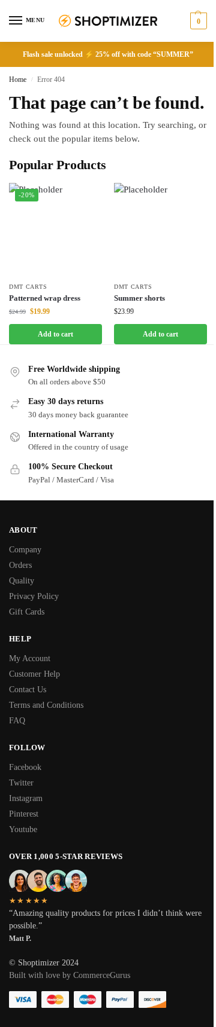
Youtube (23, 829)
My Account (29, 658)
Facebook (25, 767)
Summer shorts (139, 298)
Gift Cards (26, 611)
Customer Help (34, 674)
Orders (20, 565)
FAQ (17, 720)
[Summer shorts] (160, 229)
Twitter (21, 782)
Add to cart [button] (55, 334)
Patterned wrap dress (44, 298)
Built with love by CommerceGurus (69, 975)
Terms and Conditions (46, 705)
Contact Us (27, 689)
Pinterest (23, 813)
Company (25, 549)
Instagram (26, 798)
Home (17, 79)
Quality (21, 580)
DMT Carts (28, 286)
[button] (197, 21)
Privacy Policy (34, 596)
